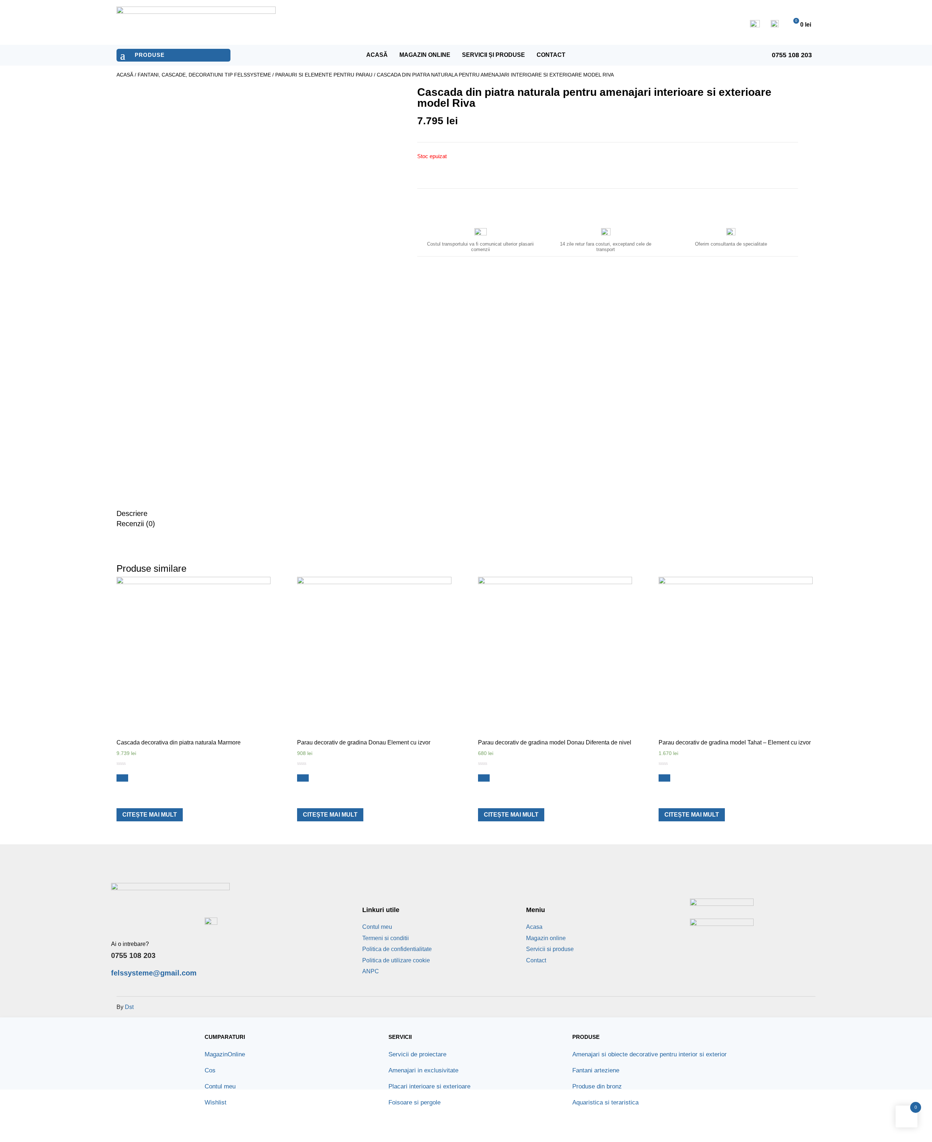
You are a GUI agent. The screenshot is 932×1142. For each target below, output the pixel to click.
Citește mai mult (149, 814)
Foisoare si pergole (414, 1102)
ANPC (370, 971)
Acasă (377, 55)
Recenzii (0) (135, 524)
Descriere (131, 513)
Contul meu (377, 927)
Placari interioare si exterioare (429, 1086)
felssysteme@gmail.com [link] (154, 973)
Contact (551, 55)
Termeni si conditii (385, 938)
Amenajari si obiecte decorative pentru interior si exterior (649, 1054)
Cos (210, 1070)
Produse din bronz (597, 1086)
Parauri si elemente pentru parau (323, 75)
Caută (562, 22)
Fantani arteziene (595, 1070)
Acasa (534, 927)
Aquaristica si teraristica (605, 1102)
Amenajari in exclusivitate (423, 1070)
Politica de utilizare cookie (396, 960)
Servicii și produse (493, 55)
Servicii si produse (550, 949)
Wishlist (215, 1102)
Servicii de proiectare (417, 1054)
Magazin (225, 1054)
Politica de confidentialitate (397, 949)
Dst (129, 1007)
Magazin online (424, 55)
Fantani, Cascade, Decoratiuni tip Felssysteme (204, 75)
